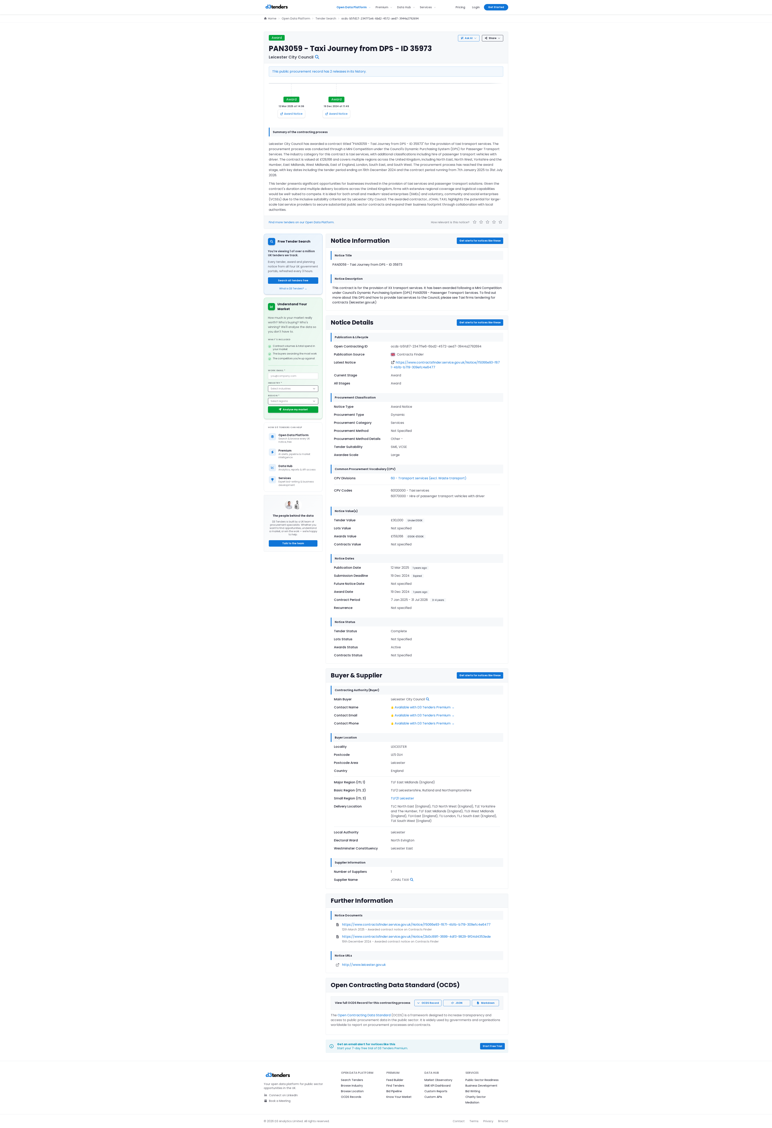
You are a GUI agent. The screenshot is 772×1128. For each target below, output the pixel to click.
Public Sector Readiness (482, 1080)
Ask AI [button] (469, 38)
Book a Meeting (279, 1101)
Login (476, 7)
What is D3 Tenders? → (293, 288)
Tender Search (325, 18)
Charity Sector (475, 1097)
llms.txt (503, 1121)
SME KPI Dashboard (437, 1086)
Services (426, 7)
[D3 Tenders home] (277, 7)
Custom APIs (433, 1097)
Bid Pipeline (394, 1091)
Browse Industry (352, 1086)
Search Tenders (352, 1080)
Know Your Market (399, 1097)
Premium (382, 7)
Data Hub (404, 7)
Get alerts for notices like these (480, 240)
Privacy (488, 1121)
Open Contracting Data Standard (364, 1015)
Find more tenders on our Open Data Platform (301, 222)
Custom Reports (435, 1091)
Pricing (460, 7)
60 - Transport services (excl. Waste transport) (428, 478)
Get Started (496, 7)
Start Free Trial (492, 1046)
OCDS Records (351, 1097)
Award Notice (293, 114)
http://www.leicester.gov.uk (364, 964)
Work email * (276, 370)
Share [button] (492, 38)
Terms (473, 1121)
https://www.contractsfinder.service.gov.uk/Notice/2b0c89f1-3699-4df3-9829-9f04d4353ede (416, 936)
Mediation (472, 1102)
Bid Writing (472, 1091)
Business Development (481, 1086)
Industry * (275, 382)
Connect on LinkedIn (283, 1095)
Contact (459, 1121)
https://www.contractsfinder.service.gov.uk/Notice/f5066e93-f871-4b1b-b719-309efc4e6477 (416, 924)
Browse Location (352, 1091)
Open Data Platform (352, 7)
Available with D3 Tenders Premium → (425, 707)
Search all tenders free (293, 280)
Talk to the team (293, 543)
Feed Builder (394, 1080)
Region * (273, 395)
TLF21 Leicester (402, 798)
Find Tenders (395, 1086)
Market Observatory (438, 1080)
